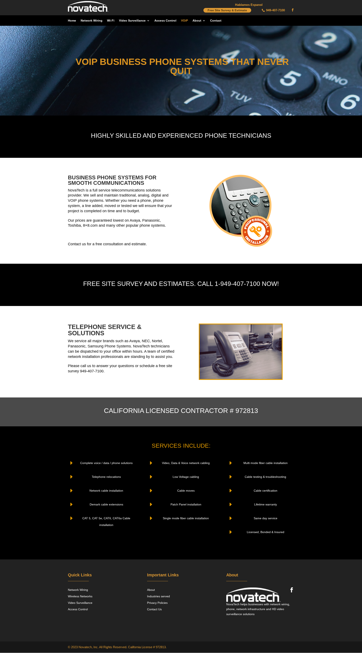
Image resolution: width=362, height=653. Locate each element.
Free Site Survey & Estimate (227, 10)
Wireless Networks (80, 596)
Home (72, 20)
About (197, 20)
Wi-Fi (110, 20)
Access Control (165, 20)
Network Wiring (91, 20)
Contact (215, 20)
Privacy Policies (157, 602)
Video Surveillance (132, 20)
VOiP (184, 20)
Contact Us (154, 609)
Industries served (158, 596)
